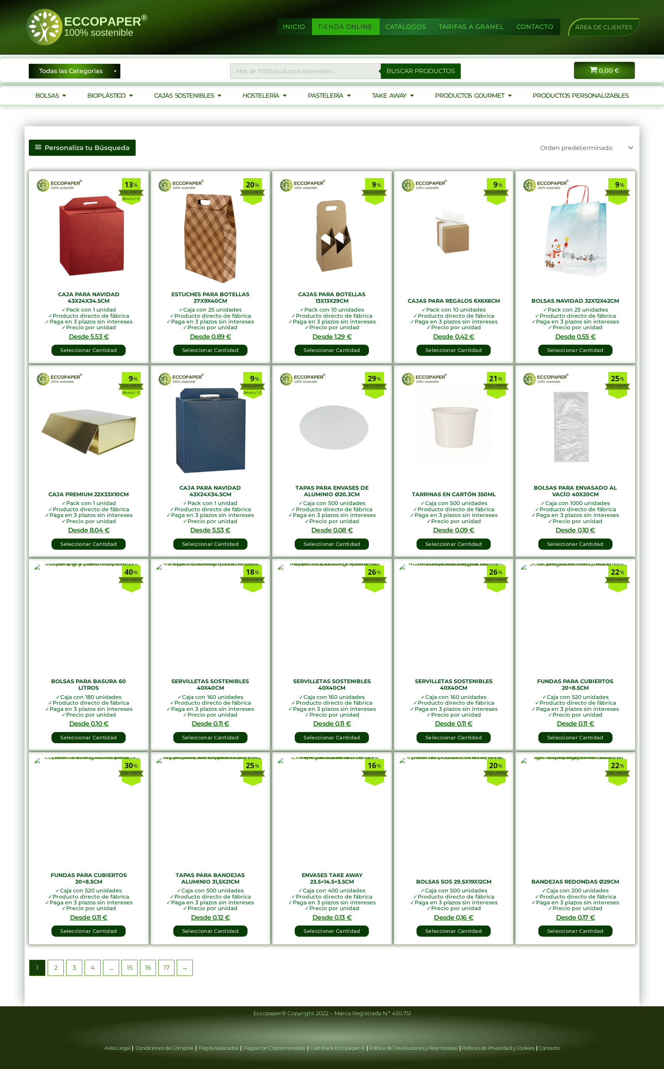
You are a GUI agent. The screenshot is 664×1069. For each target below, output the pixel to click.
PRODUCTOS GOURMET (469, 95)
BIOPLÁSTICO (106, 95)
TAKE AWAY (389, 95)
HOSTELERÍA (260, 95)
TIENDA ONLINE (345, 26)
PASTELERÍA (325, 95)
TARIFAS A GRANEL (471, 26)
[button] (603, 27)
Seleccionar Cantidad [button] (88, 350)
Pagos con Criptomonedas (275, 1048)
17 (166, 967)
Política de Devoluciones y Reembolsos (413, 1048)
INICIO (294, 26)
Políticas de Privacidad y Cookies (498, 1048)
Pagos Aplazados (218, 1048)
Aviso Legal (118, 1048)
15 (130, 967)
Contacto (548, 1048)
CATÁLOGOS (405, 26)
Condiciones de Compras (164, 1048)
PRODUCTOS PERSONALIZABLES (581, 95)
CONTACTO (534, 26)
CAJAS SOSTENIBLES (184, 95)
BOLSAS (46, 95)
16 (148, 967)
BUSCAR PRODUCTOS (421, 71)
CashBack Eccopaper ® (338, 1048)
